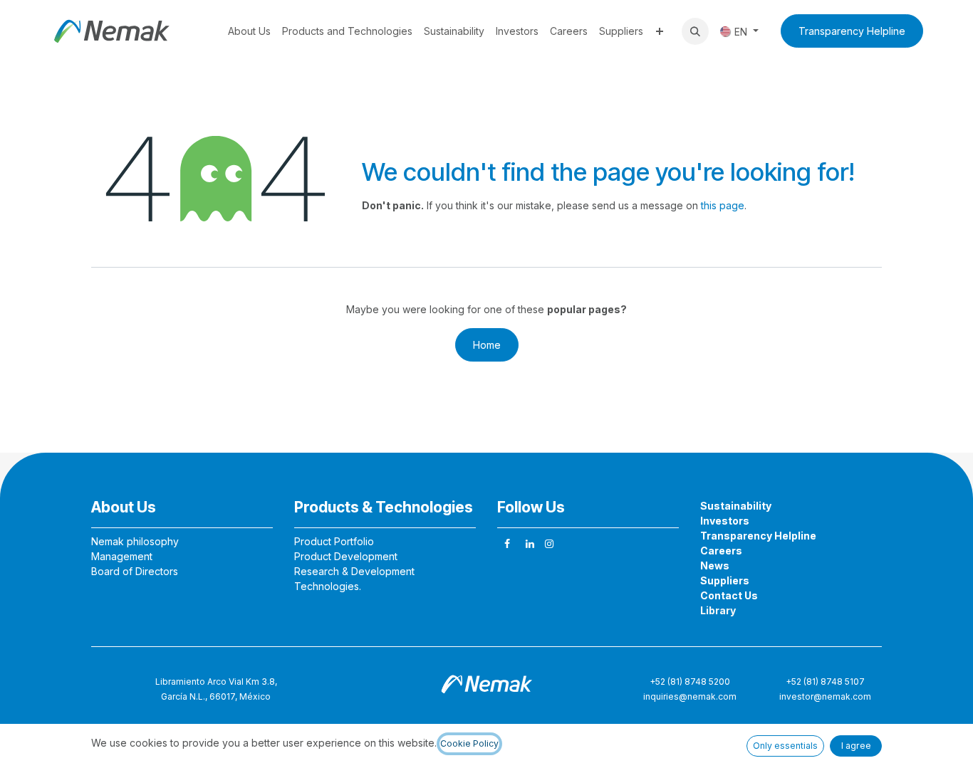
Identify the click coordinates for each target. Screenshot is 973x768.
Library (718, 610)
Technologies (326, 586)
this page (722, 205)
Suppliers (724, 580)
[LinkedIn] (530, 544)
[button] (695, 31)
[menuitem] (249, 31)
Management (121, 556)
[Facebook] (507, 544)
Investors (724, 521)
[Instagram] (549, 544)
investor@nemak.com (825, 696)
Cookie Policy (469, 743)
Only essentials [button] (785, 745)
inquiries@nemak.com (690, 696)
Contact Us (729, 595)
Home (487, 345)
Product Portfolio (334, 541)
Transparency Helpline (851, 31)
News (714, 565)
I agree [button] (856, 745)
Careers (721, 551)
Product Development (345, 556)
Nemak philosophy (135, 541)
